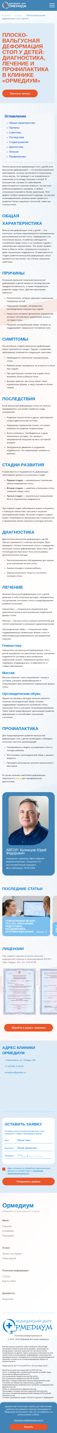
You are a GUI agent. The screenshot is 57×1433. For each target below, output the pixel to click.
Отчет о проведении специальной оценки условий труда (26, 1372)
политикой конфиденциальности (25, 1172)
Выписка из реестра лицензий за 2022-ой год (22, 1370)
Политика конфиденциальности (16, 1374)
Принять (28, 1427)
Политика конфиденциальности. (28, 1336)
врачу (18, 778)
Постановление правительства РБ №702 (20, 1376)
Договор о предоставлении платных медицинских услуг (26, 1381)
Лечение (14, 152)
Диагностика (16, 147)
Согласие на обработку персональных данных (22, 1383)
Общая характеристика (22, 123)
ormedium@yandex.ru (15, 1072)
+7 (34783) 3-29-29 (14, 1066)
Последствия (16, 137)
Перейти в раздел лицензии (28, 1027)
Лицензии (7, 1299)
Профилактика (17, 156)
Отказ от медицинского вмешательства (19, 1389)
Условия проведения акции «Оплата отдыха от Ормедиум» (28, 1397)
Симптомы (15, 132)
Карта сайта (9, 1281)
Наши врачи (9, 1258)
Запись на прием (11, 1253)
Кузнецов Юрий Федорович (26, 851)
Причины (14, 127)
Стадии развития (18, 142)
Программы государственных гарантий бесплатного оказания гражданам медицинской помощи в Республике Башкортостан (26, 1393)
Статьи (6, 1276)
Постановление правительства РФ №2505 (22, 1379)
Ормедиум (18, 1205)
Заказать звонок (20, 93)
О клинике (8, 1231)
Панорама (8, 1235)
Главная (7, 1226)
